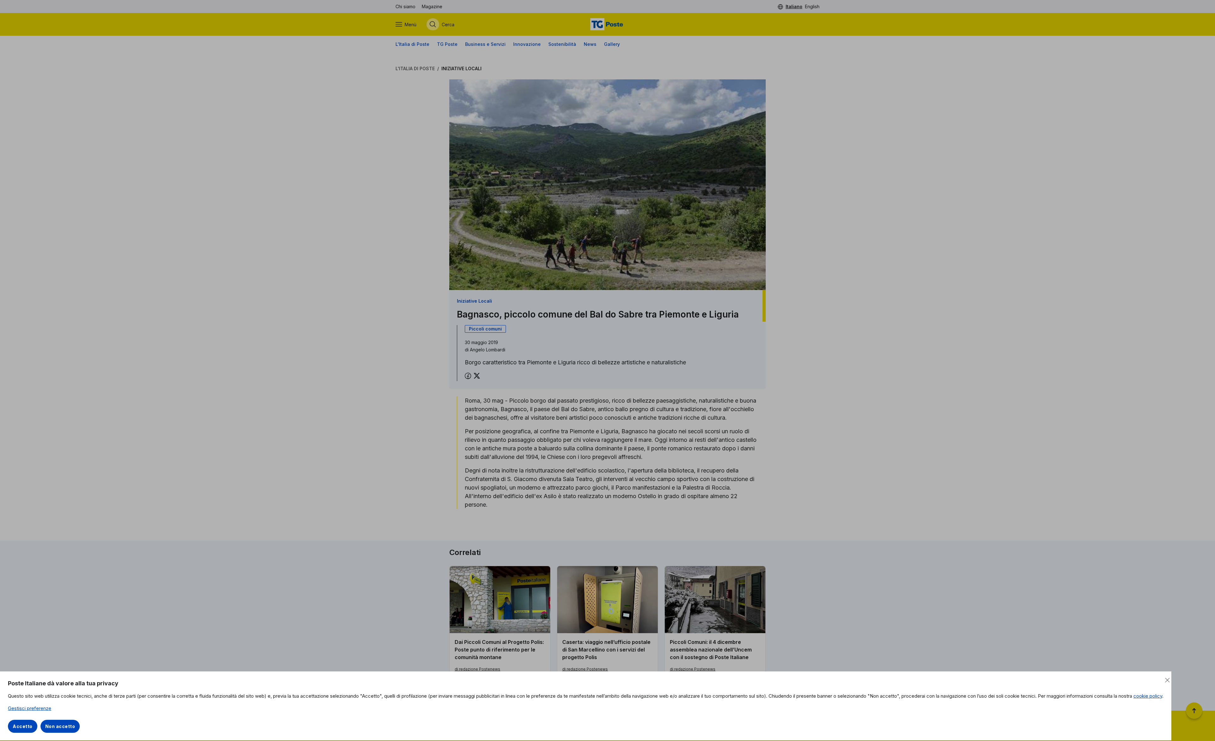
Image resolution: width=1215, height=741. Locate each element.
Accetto (23, 726)
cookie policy (1147, 696)
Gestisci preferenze (29, 708)
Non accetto (60, 726)
